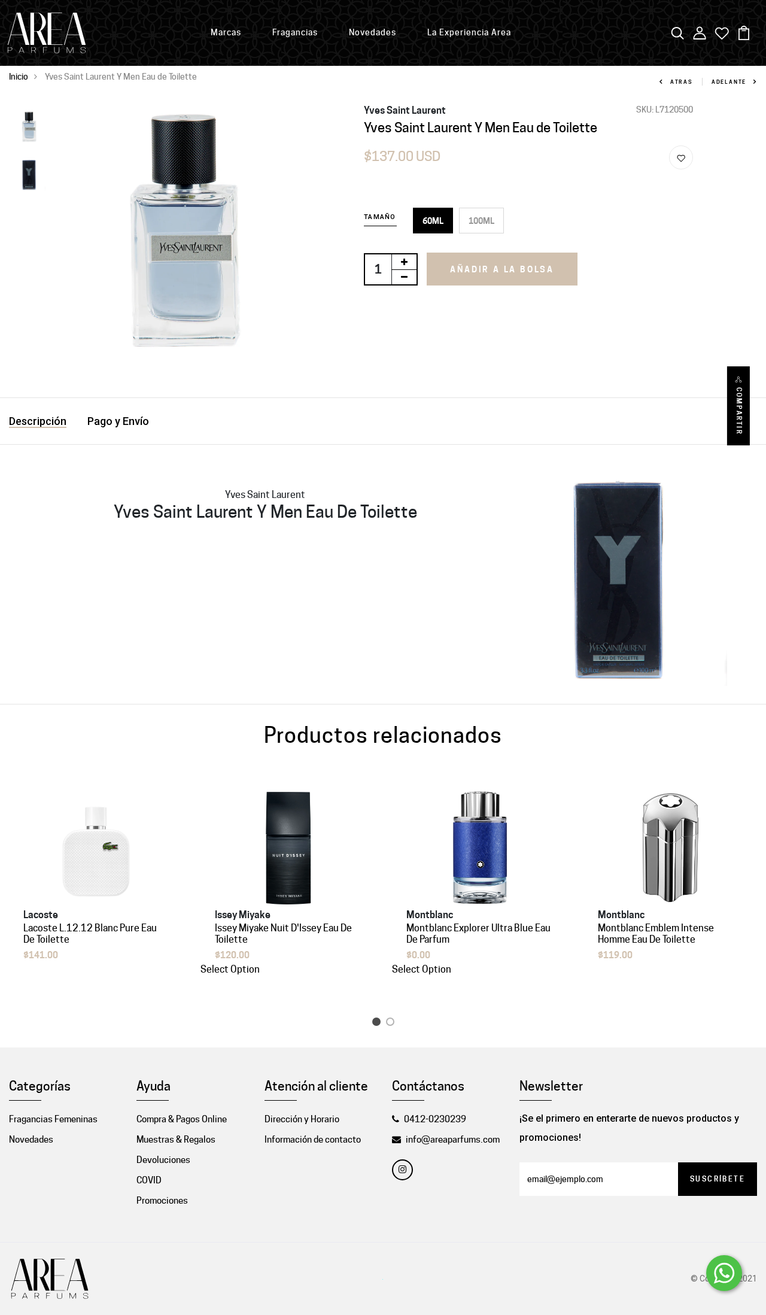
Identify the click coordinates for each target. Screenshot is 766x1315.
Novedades (372, 32)
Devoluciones (163, 1160)
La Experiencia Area (469, 32)
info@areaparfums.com (453, 1139)
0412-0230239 (435, 1119)
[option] (29, 127)
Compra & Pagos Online (181, 1119)
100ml (481, 220)
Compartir (739, 411)
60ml (432, 220)
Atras (681, 81)
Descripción (37, 421)
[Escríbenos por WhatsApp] (724, 1273)
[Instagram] (402, 1169)
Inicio (18, 76)
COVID (149, 1180)
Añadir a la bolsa (502, 269)
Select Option (230, 969)
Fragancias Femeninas (53, 1119)
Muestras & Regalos (175, 1139)
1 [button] (378, 1024)
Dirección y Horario (302, 1119)
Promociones (162, 1200)
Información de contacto (313, 1139)
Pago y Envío (118, 421)
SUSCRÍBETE (717, 1178)
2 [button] (392, 1024)
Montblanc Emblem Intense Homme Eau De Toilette (656, 933)
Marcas (226, 32)
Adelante (729, 81)
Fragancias (295, 32)
